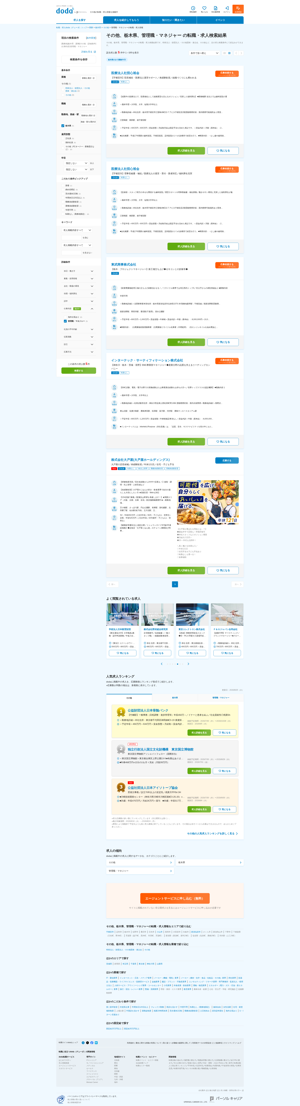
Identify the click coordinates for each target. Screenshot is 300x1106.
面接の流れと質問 (194, 1063)
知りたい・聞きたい (173, 20)
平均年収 (191, 1066)
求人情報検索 (64, 1063)
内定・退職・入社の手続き (213, 1063)
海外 (116, 1082)
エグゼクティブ (92, 1077)
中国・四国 (118, 1077)
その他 (106, 27)
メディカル (90, 1066)
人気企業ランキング (178, 1066)
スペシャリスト (92, 1074)
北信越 (116, 1071)
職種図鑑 (204, 1068)
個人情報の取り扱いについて (79, 1099)
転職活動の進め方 (175, 1060)
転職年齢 (216, 1066)
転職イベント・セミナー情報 (147, 1060)
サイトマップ (229, 1043)
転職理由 (208, 1066)
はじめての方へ (65, 1060)
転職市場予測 (179, 1068)
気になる (225, 150)
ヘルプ (238, 1043)
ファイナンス (91, 1071)
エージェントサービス (67, 1066)
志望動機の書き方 (222, 1060)
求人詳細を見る (186, 150)
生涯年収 (199, 1066)
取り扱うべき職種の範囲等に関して (177, 1043)
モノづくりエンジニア (95, 1063)
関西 (116, 1074)
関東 (91, 27)
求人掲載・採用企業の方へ (231, 1090)
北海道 (116, 1060)
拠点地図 (213, 1090)
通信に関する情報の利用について (148, 1043)
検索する (78, 370)
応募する (227, 460)
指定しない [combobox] (71, 163)
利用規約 (130, 1043)
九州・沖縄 (118, 1079)
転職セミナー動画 (143, 1066)
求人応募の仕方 (180, 1063)
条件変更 (91, 38)
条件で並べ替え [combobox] (198, 53)
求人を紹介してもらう (126, 20)
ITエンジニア (91, 1060)
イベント (220, 20)
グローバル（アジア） (95, 1079)
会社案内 (201, 1090)
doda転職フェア (142, 1063)
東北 (116, 1063)
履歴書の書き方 (190, 1060)
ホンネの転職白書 (193, 1068)
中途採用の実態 (228, 1066)
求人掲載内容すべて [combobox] (73, 230)
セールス (89, 1068)
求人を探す (79, 20)
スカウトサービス (65, 1068)
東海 (116, 1068)
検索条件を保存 (79, 59)
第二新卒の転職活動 (233, 1063)
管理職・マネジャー (118, 871)
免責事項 (218, 1043)
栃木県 (98, 27)
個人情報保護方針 (74, 1102)
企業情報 (213, 1068)
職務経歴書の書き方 (205, 1060)
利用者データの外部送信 (201, 1043)
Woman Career (92, 1082)
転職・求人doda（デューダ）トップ (71, 27)
